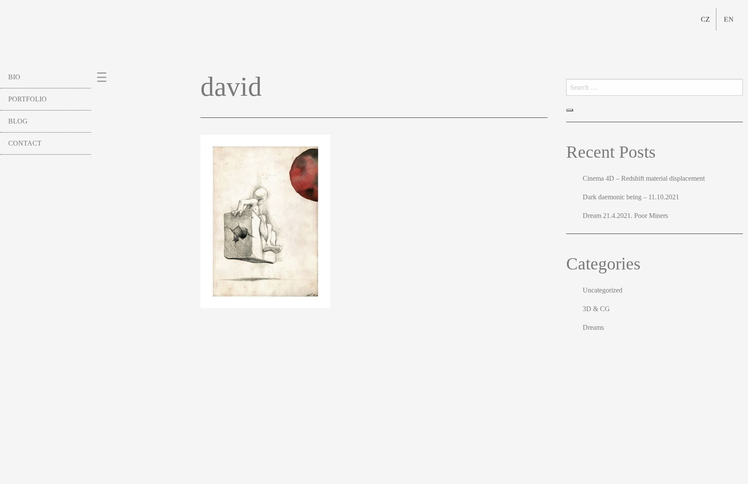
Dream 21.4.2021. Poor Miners (625, 215)
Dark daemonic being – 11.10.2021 (631, 196)
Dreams (593, 327)
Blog (18, 121)
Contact (25, 143)
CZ (705, 19)
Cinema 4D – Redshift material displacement (644, 178)
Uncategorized (602, 290)
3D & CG (596, 308)
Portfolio (27, 99)
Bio (14, 76)
